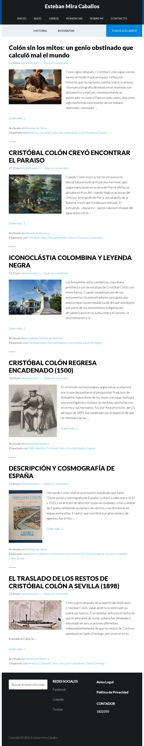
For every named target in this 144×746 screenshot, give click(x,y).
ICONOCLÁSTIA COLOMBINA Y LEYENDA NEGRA (70, 261)
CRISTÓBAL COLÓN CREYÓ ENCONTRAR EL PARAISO (69, 156)
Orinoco (73, 237)
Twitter (58, 709)
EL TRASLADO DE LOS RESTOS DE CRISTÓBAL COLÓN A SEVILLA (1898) (64, 582)
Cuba (61, 663)
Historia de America (37, 233)
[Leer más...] (17, 118)
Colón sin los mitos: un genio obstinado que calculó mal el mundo (71, 51)
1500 (31, 448)
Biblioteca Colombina (51, 553)
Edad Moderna (88, 132)
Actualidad (31, 338)
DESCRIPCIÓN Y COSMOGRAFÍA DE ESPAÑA (62, 472)
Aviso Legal (105, 682)
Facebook (59, 689)
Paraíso (83, 237)
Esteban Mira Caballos (72, 6)
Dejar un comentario (56, 62)
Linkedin (58, 699)
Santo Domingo (95, 663)
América (33, 132)
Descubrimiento (68, 132)
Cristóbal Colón (48, 132)
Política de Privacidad (112, 692)
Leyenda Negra (92, 342)
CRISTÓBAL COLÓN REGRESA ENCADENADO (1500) (53, 366)
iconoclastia (75, 342)
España (102, 132)
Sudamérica (96, 237)
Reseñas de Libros (36, 128)
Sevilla (20, 558)
